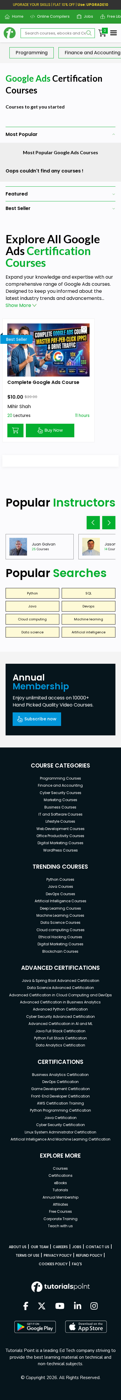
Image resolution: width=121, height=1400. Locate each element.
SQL (88, 593)
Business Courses (60, 807)
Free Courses (60, 1211)
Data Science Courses (60, 922)
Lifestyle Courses (60, 821)
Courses (60, 1168)
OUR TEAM (39, 1246)
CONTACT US (97, 1246)
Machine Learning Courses (60, 915)
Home (15, 16)
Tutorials (60, 1189)
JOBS (76, 1246)
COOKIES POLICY (53, 1263)
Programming (32, 52)
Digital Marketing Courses (60, 842)
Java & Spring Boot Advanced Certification (60, 980)
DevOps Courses (60, 893)
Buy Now (54, 430)
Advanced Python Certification (60, 1009)
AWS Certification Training (60, 1103)
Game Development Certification (60, 1088)
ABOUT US (17, 1246)
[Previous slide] (93, 522)
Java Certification (60, 1117)
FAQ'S (77, 1263)
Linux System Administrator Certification (60, 1132)
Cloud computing (32, 619)
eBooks (60, 1182)
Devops (89, 606)
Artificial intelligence (88, 632)
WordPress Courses (60, 850)
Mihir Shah (19, 406)
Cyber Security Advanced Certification (60, 1016)
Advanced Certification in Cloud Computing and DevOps (60, 995)
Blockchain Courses (60, 951)
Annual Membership (60, 1197)
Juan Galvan (44, 544)
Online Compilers (51, 16)
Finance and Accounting (60, 785)
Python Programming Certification (60, 1110)
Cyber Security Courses (60, 792)
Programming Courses (60, 778)
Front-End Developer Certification (60, 1096)
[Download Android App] (35, 1327)
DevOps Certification (60, 1081)
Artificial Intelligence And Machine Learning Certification (60, 1139)
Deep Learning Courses (60, 908)
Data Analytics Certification (60, 1045)
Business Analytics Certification (60, 1074)
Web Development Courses (60, 828)
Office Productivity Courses (60, 835)
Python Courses (60, 879)
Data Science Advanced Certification (60, 987)
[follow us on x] (42, 1306)
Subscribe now (40, 719)
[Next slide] (108, 522)
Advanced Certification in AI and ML (60, 1023)
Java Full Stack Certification (60, 1030)
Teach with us (60, 1225)
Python (32, 593)
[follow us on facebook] (25, 1306)
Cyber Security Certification (60, 1124)
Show (18, 305)
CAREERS (60, 1246)
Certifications (60, 1175)
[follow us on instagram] (94, 1306)
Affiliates (60, 1204)
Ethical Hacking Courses (60, 936)
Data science (32, 632)
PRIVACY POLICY (58, 1255)
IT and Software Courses (60, 814)
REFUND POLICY (89, 1255)
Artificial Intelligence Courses (60, 900)
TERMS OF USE (27, 1255)
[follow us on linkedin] (77, 1306)
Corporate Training (60, 1218)
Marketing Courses (60, 799)
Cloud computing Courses (60, 929)
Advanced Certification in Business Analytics (60, 1002)
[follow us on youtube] (60, 1306)
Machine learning (88, 619)
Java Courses (60, 886)
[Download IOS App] (86, 1327)
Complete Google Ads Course (43, 382)
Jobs (86, 16)
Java (32, 606)
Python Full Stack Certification (60, 1038)
